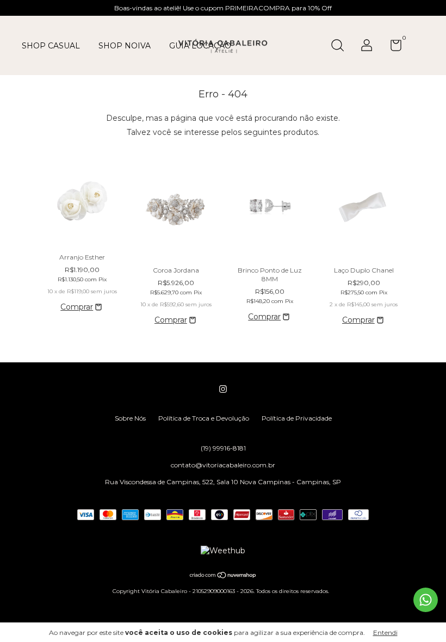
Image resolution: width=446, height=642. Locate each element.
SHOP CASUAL (51, 46)
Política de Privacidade (297, 418)
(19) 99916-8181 (223, 448)
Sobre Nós (130, 418)
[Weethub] (223, 550)
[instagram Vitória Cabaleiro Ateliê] (223, 389)
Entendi (385, 632)
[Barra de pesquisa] (341, 46)
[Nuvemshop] (223, 576)
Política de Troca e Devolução (203, 418)
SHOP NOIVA (124, 46)
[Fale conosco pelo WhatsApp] (425, 600)
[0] (391, 47)
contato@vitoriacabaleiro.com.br (223, 465)
